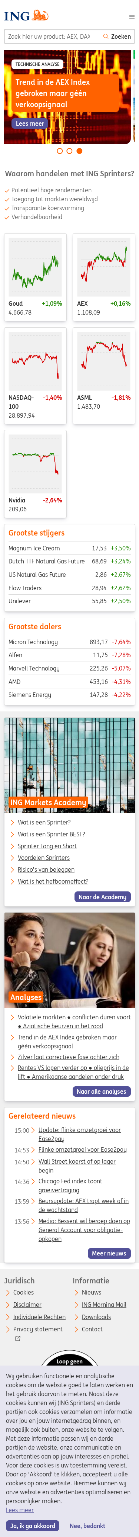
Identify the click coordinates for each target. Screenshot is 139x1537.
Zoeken (121, 36)
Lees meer (20, 1510)
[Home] (26, 16)
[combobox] (51, 36)
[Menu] (132, 16)
